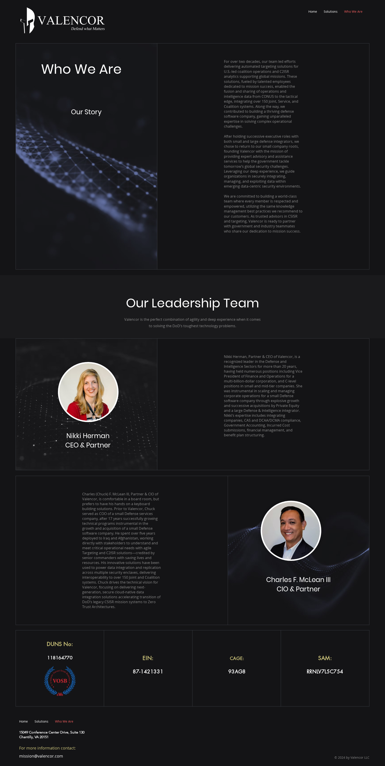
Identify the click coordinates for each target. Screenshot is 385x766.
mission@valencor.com (41, 756)
